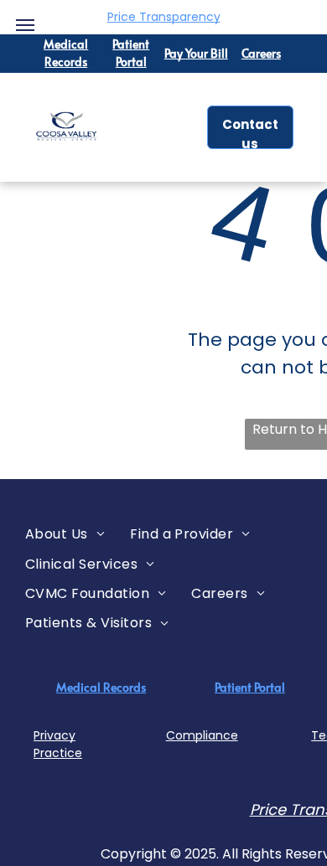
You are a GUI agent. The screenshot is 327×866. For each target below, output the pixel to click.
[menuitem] (65, 534)
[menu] (25, 25)
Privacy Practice (58, 744)
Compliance (202, 735)
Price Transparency (164, 16)
